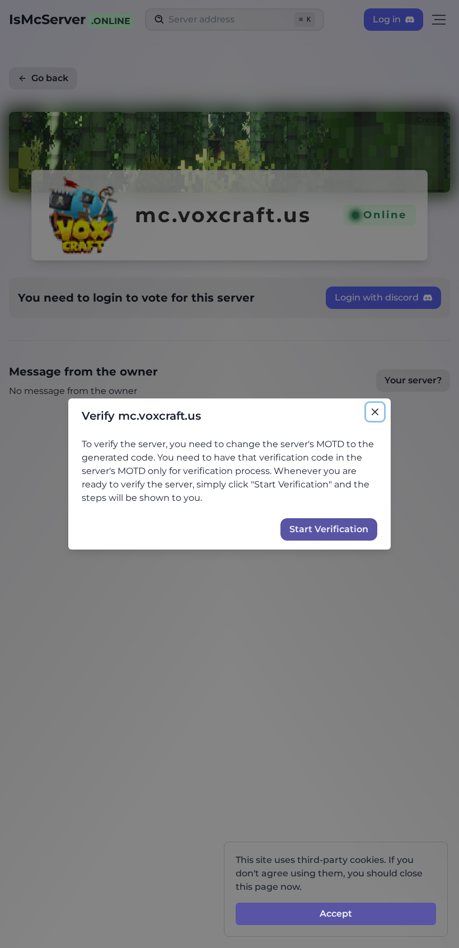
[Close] (375, 412)
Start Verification (328, 529)
